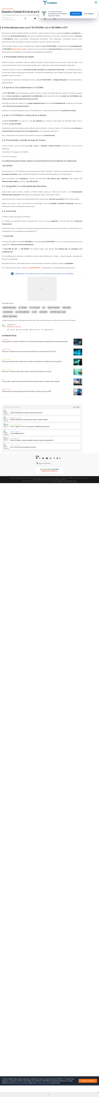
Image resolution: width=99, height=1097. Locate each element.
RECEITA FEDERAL (54, 308)
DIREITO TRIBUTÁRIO (10, 316)
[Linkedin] (50, 458)
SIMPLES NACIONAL (9, 308)
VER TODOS (76, 407)
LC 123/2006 (23, 308)
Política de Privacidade (21, 1083)
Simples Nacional (18, 49)
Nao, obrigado (89, 14)
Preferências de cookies (70, 481)
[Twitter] (43, 458)
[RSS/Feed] (60, 458)
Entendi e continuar (87, 1081)
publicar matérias (48, 329)
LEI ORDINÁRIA (8, 312)
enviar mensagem (23, 329)
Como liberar (76, 14)
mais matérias (36, 329)
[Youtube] (46, 458)
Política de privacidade (57, 481)
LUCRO (34, 312)
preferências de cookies (43, 1083)
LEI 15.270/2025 (35, 308)
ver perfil (12, 329)
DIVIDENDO (43, 312)
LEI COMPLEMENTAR (22, 312)
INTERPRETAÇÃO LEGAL (58, 312)
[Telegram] (54, 458)
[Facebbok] (40, 458)
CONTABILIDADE (34, 268)
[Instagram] (36, 458)
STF (44, 308)
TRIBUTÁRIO (66, 308)
